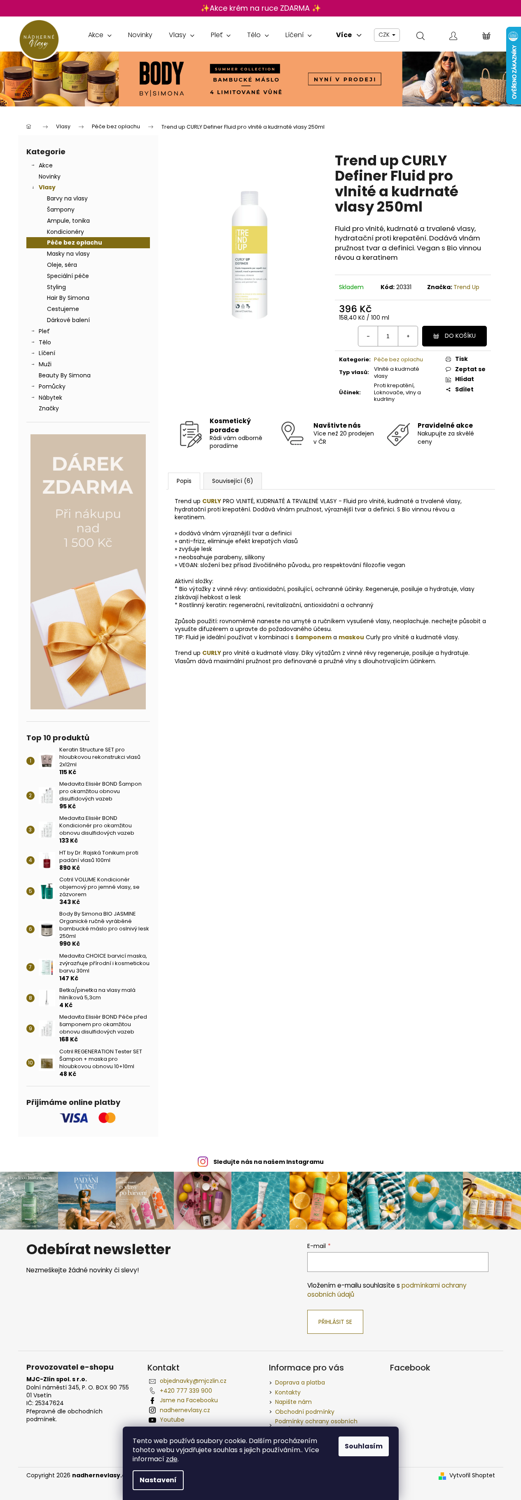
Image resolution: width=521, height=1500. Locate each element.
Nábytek (50, 397)
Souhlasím (364, 1446)
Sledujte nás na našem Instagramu (268, 1162)
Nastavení (158, 1480)
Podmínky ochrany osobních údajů (316, 1425)
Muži (45, 364)
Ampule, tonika (68, 221)
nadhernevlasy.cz (185, 1410)
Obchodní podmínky (304, 1412)
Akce (46, 165)
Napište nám (293, 1402)
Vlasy (47, 187)
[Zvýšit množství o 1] (408, 336)
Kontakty (288, 1392)
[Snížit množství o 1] (368, 336)
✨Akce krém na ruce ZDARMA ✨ (261, 8)
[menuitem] (100, 35)
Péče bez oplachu (74, 242)
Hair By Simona (68, 298)
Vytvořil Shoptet (472, 1475)
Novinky (50, 176)
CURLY (211, 501)
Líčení (47, 353)
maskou (351, 637)
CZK (384, 35)
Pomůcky (52, 386)
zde (172, 1459)
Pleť (44, 331)
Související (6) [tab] (232, 481)
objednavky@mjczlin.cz (193, 1381)
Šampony (61, 209)
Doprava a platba (300, 1382)
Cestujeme (63, 309)
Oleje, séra (62, 265)
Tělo (45, 342)
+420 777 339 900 (186, 1391)
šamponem (313, 637)
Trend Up (466, 287)
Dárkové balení (68, 320)
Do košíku (460, 336)
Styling (56, 287)
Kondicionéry (65, 232)
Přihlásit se (335, 1322)
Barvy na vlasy (67, 198)
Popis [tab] (184, 481)
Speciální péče (68, 276)
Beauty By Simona (65, 375)
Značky (49, 408)
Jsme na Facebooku (189, 1400)
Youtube (172, 1419)
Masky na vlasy (68, 254)
